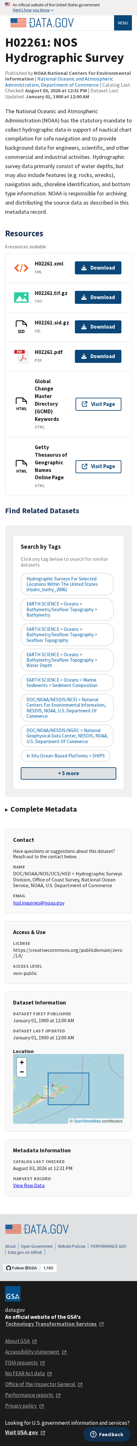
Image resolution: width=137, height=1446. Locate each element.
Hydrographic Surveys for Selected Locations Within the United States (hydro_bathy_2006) (62, 584)
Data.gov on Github (25, 1252)
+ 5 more (68, 773)
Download (102, 267)
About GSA (18, 1341)
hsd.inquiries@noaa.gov (38, 903)
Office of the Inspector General (40, 1384)
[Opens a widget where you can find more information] (107, 1435)
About (10, 1246)
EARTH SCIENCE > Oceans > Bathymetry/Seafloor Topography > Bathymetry (61, 609)
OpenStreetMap (87, 1120)
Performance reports (29, 1394)
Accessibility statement (32, 1351)
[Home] (42, 22)
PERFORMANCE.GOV (108, 1246)
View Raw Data (29, 1185)
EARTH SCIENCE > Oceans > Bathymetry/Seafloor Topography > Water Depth (61, 660)
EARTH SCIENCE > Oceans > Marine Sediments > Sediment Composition (61, 682)
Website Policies (71, 1246)
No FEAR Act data (25, 1373)
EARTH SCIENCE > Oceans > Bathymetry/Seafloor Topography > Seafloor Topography (61, 634)
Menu (123, 23)
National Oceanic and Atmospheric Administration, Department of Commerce (59, 81)
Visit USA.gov (22, 1432)
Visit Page (103, 404)
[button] (21, 1062)
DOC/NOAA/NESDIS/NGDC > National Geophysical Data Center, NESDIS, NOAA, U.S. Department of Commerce (67, 735)
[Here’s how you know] (68, 8)
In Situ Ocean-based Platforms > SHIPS (65, 756)
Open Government (37, 1246)
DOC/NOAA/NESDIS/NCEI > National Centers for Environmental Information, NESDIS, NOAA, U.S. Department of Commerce (66, 708)
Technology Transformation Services (51, 1323)
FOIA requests (22, 1362)
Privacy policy (21, 1405)
